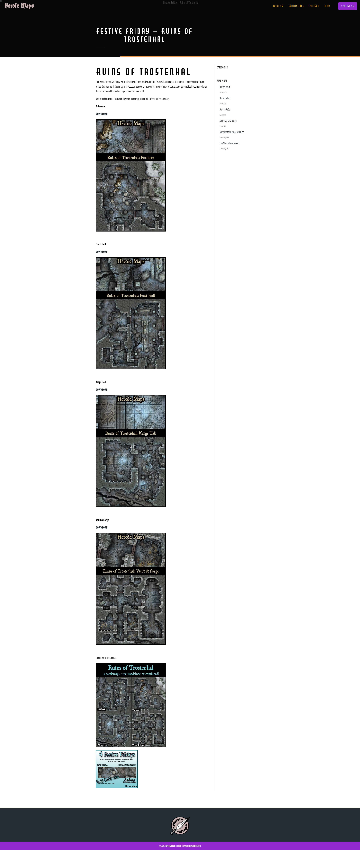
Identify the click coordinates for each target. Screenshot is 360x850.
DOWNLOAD (102, 114)
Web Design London (173, 845)
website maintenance (192, 845)
